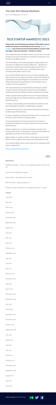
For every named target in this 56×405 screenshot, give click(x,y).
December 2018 (11, 314)
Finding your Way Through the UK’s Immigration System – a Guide (26, 187)
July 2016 (8, 381)
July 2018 (8, 335)
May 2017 (8, 350)
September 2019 (11, 299)
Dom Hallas (10, 14)
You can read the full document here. (17, 149)
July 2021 (8, 258)
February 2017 (10, 360)
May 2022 (9, 238)
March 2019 (9, 309)
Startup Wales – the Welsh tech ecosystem (19, 177)
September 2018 (11, 330)
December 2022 (11, 217)
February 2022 (10, 248)
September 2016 (11, 370)
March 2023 (9, 207)
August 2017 (9, 340)
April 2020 (9, 284)
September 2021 (11, 253)
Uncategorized (23, 14)
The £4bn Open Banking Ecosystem (17, 172)
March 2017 (9, 355)
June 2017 (9, 345)
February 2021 (10, 273)
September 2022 (11, 222)
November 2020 (11, 278)
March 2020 (9, 289)
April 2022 (9, 243)
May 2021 (8, 268)
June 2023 (9, 197)
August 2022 (9, 227)
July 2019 (8, 304)
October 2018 (10, 324)
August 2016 (9, 375)
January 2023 (10, 212)
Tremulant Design (21, 397)
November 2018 (11, 319)
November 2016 (11, 365)
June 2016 (9, 386)
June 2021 (9, 263)
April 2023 (9, 202)
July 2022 (9, 233)
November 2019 (11, 294)
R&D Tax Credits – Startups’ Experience (18, 182)
